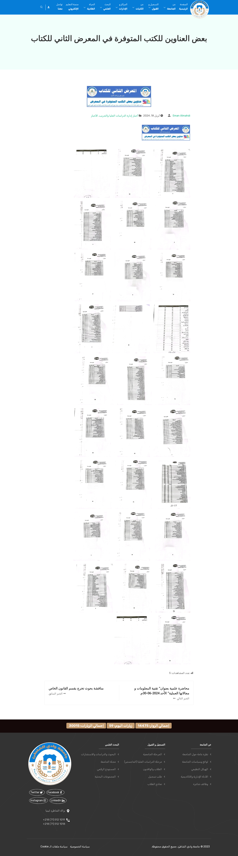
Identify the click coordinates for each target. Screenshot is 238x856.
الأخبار (94, 115)
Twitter (35, 792)
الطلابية (91, 6)
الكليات (139, 6)
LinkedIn (56, 800)
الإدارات (123, 6)
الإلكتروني (72, 6)
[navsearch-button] (41, 7)
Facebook (54, 792)
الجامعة (171, 6)
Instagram (37, 800)
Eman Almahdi (181, 115)
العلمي (107, 6)
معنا (59, 6)
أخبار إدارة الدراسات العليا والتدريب (118, 115)
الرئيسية (183, 6)
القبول (153, 6)
